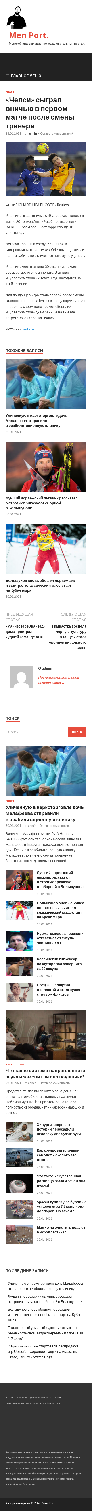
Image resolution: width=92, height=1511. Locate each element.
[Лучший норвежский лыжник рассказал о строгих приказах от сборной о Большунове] (46, 493)
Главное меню (26, 76)
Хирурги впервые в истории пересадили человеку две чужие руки (59, 1129)
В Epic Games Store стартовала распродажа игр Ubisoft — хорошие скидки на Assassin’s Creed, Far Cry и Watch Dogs (43, 1351)
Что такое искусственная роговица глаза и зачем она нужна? (61, 1180)
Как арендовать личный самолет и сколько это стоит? (58, 1155)
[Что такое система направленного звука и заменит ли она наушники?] (46, 1060)
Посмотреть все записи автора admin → (58, 680)
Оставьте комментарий (56, 133)
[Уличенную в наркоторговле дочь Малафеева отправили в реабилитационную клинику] (46, 410)
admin (32, 133)
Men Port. (28, 35)
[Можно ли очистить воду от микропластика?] (19, 1243)
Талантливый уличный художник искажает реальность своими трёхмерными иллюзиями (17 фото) (45, 1332)
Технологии (15, 1064)
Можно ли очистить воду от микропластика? (61, 1229)
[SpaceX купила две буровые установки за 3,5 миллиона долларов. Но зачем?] (19, 1217)
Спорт (10, 92)
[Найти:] (46, 732)
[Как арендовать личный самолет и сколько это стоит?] (19, 1166)
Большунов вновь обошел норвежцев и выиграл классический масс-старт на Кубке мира (40, 585)
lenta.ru (28, 329)
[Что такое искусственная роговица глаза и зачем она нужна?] (19, 1192)
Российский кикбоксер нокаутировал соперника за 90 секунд (59, 964)
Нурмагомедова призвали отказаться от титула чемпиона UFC (60, 938)
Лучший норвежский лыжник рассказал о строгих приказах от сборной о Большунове (42, 503)
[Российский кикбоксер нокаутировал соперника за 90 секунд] (19, 975)
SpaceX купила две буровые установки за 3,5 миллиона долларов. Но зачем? (61, 1206)
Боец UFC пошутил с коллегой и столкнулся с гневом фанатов (58, 989)
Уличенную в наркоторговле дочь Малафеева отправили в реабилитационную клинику (36, 420)
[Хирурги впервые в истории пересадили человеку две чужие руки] (19, 1140)
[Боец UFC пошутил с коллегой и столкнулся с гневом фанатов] (19, 1000)
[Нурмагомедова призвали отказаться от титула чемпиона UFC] (19, 949)
